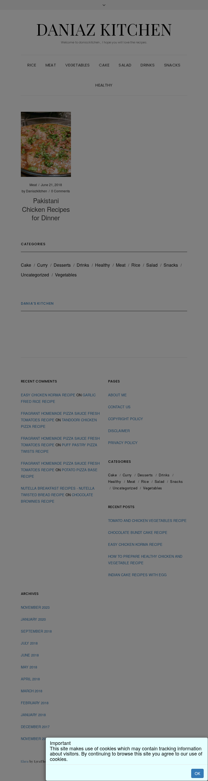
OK (197, 773)
